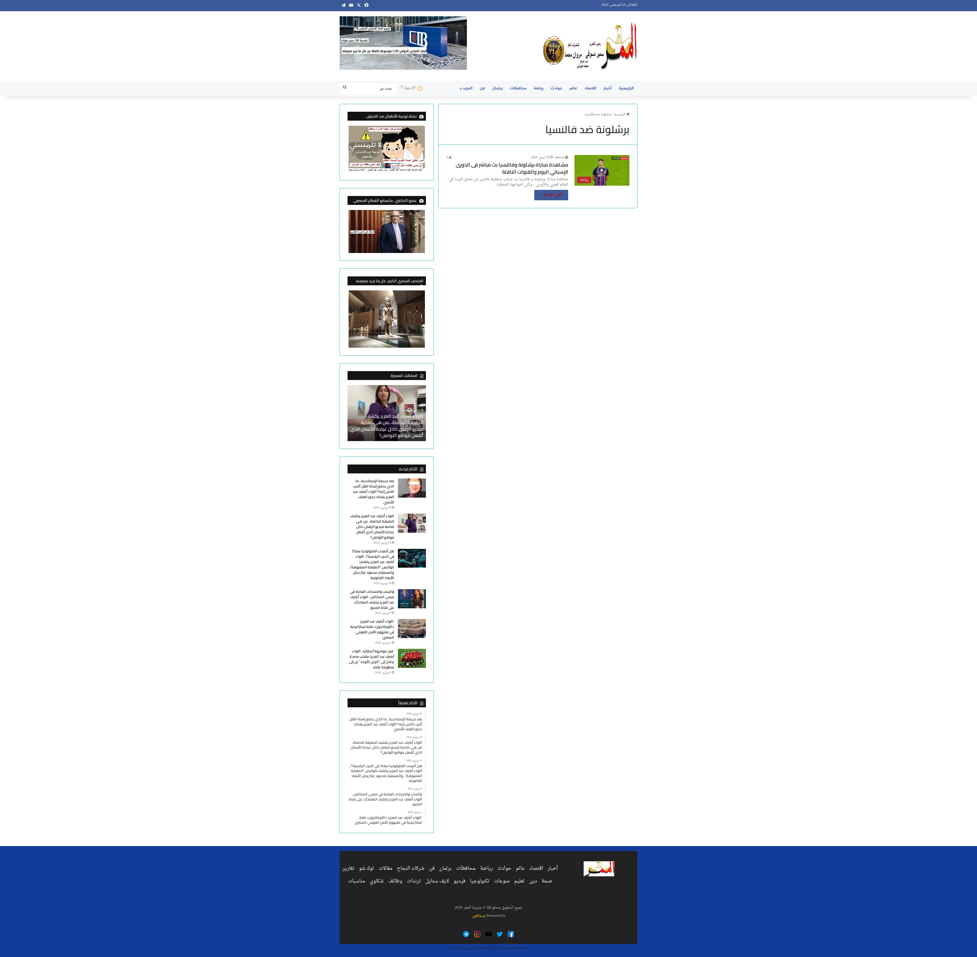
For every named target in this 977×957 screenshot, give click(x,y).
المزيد (467, 88)
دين (533, 881)
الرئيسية (626, 88)
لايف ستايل (437, 881)
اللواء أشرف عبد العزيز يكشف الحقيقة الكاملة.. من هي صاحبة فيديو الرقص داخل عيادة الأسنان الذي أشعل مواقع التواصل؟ (386, 426)
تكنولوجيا (480, 881)
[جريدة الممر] (590, 46)
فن (482, 88)
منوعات (502, 881)
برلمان (497, 88)
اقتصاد (590, 88)
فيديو (459, 881)
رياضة (538, 88)
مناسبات (356, 881)
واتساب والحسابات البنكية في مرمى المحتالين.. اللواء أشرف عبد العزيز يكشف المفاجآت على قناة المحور (372, 599)
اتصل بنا (454, 948)
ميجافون (479, 916)
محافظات (518, 88)
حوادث (556, 88)
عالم (573, 88)
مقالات (385, 868)
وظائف (395, 881)
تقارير (348, 868)
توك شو (366, 868)
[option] (387, 413)
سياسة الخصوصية (516, 948)
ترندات (414, 881)
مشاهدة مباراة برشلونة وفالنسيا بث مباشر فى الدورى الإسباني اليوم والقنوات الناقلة (512, 168)
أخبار (608, 88)
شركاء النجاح (410, 868)
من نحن (468, 948)
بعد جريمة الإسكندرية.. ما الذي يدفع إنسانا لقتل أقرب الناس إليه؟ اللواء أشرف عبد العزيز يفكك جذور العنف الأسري (373, 491)
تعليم (519, 881)
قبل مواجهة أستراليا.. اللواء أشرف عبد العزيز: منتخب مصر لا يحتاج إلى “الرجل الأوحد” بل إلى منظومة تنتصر (371, 659)
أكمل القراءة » (551, 195)
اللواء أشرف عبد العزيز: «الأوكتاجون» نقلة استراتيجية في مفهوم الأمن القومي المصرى (372, 629)
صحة (546, 881)
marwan (559, 157)
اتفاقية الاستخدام (488, 948)
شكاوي (377, 881)
